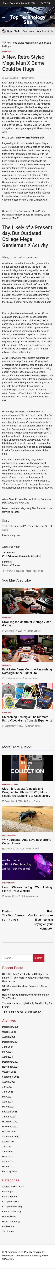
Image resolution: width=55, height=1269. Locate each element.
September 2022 (10, 1136)
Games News (9, 1216)
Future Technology (11, 1211)
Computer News (8, 883)
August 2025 (8, 1036)
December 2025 (10, 1026)
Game (10, 571)
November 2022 (10, 1126)
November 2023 (10, 1066)
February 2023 (9, 1111)
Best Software (9, 1196)
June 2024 (7, 1046)
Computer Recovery (12, 1206)
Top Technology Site (27, 20)
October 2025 (9, 1031)
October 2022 (9, 1131)
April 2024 (7, 1056)
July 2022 (7, 1146)
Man (22, 571)
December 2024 (10, 1041)
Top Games (8, 1231)
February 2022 (9, 1171)
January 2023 (9, 1116)
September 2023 (10, 1076)
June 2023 (7, 1091)
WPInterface (8, 1259)
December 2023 (10, 1061)
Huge (16, 571)
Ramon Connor (28, 78)
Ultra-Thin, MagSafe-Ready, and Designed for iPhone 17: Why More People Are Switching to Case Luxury (26, 792)
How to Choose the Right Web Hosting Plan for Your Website (27, 889)
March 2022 (8, 1166)
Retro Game (6, 51)
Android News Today (10, 784)
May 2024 (7, 1051)
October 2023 (9, 1071)
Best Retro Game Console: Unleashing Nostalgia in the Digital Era (27, 671)
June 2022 (7, 1151)
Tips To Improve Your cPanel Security (21, 1011)
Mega (28, 571)
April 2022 (7, 1161)
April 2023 (7, 1101)
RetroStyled (38, 571)
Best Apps (7, 1191)
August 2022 (8, 1141)
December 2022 (10, 1121)
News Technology (9, 835)
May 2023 (7, 1096)
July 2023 (7, 1086)
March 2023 (8, 1106)
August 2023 (8, 1081)
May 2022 (7, 1156)
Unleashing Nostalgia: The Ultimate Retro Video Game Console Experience (27, 718)
